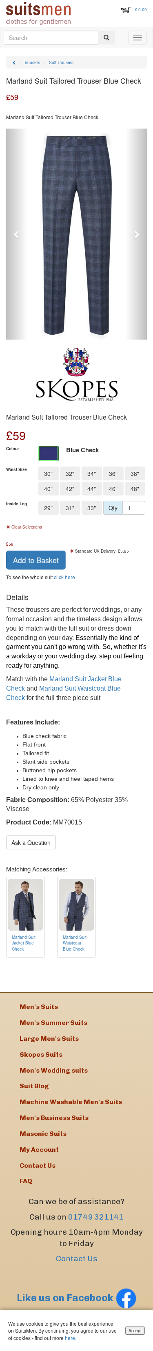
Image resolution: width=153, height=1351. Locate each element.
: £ (139, 9)
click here (64, 576)
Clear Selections (26, 527)
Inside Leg (16, 504)
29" (48, 508)
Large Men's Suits (49, 1038)
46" (113, 488)
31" (70, 508)
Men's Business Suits (54, 1118)
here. (70, 1337)
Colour (12, 448)
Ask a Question (31, 842)
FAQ (26, 1181)
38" (135, 473)
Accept (135, 1330)
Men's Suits (39, 1007)
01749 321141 (96, 1217)
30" (48, 473)
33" (91, 508)
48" (135, 488)
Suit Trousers (61, 62)
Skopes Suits (41, 1054)
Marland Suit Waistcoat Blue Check (74, 943)
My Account (39, 1149)
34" (91, 473)
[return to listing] (14, 62)
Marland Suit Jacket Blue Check (23, 943)
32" (70, 473)
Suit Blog (34, 1086)
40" (48, 488)
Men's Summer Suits (53, 1023)
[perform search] (106, 37)
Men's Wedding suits (54, 1070)
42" (70, 488)
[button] (16, 234)
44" (91, 488)
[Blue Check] (48, 453)
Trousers (32, 62)
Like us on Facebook (66, 1298)
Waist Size (16, 469)
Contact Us (77, 1258)
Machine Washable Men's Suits (71, 1102)
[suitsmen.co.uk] (38, 13)
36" (113, 473)
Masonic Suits (43, 1134)
